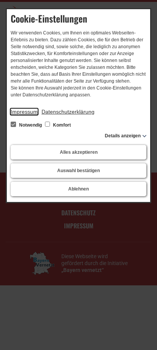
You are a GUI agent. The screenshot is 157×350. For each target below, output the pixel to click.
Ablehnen (78, 189)
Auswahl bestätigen (78, 170)
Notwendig (30, 125)
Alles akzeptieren (79, 152)
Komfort (61, 125)
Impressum (24, 112)
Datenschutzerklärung (68, 112)
